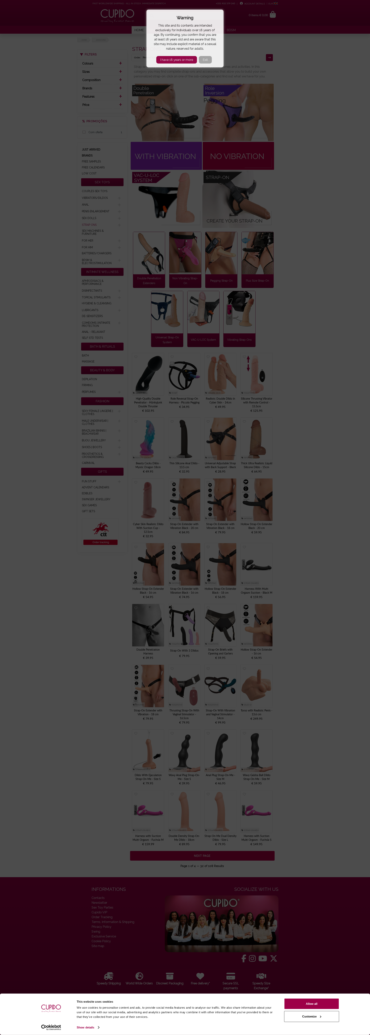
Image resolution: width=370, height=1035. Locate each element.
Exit (205, 60)
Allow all (311, 1003)
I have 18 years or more (176, 60)
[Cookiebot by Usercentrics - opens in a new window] (51, 1027)
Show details (85, 1027)
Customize (309, 1016)
